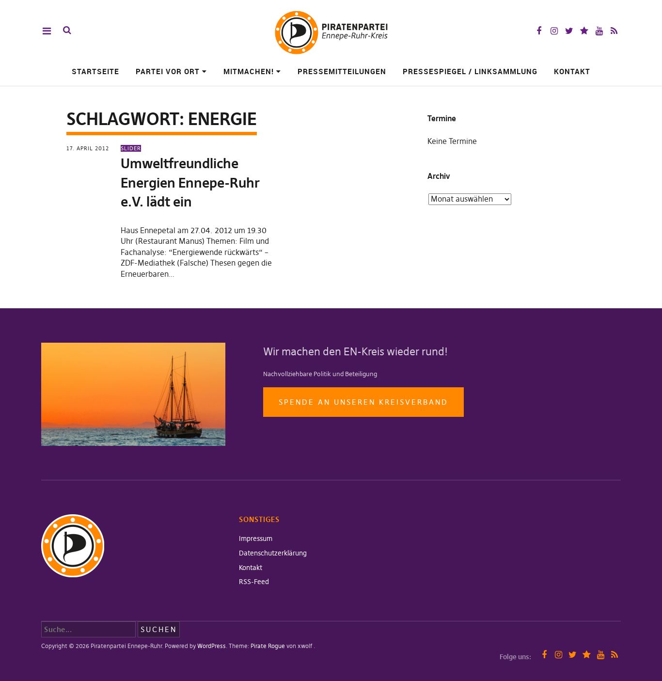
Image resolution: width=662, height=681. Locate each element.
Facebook (539, 31)
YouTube (599, 31)
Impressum (255, 538)
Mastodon (584, 31)
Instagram (554, 31)
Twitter (569, 31)
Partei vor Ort (168, 71)
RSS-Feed (254, 581)
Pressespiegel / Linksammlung (470, 71)
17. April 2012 (87, 148)
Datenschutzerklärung (273, 553)
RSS (614, 31)
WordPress (211, 645)
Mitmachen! (248, 71)
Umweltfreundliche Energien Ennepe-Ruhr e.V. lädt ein (190, 182)
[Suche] (67, 30)
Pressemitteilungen (342, 71)
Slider (131, 148)
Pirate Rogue (268, 645)
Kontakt (572, 71)
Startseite (95, 71)
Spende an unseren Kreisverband (363, 402)
